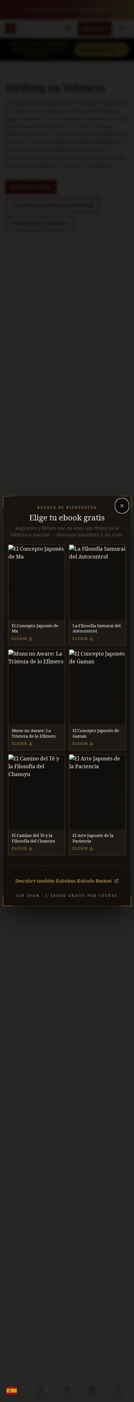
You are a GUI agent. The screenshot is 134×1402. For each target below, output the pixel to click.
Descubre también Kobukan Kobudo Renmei (63, 881)
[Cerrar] (121, 506)
